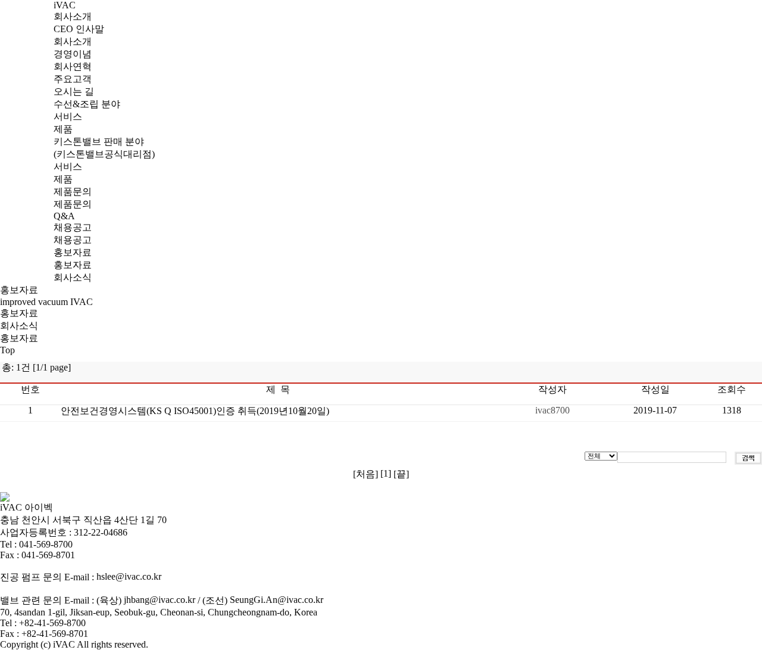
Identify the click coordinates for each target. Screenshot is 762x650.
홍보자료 (19, 313)
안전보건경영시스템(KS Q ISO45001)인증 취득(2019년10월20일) (195, 411)
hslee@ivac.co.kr (128, 576)
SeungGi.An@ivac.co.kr (276, 600)
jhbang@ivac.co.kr (159, 600)
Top (7, 350)
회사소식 (19, 326)
